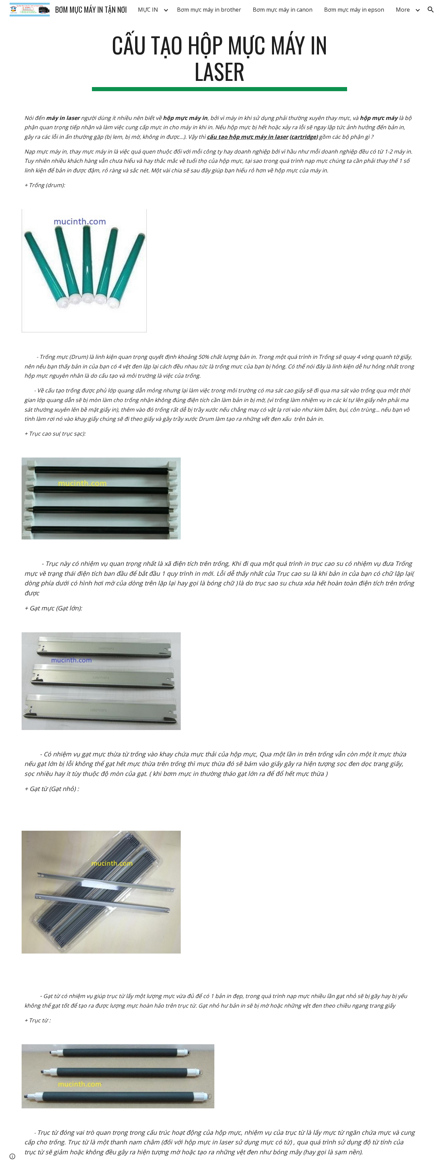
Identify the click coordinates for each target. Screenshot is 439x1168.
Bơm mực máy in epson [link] (354, 9)
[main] (219, 61)
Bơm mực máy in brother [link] (209, 9)
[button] (431, 9)
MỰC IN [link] (148, 9)
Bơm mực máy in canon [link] (282, 9)
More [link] (403, 9)
